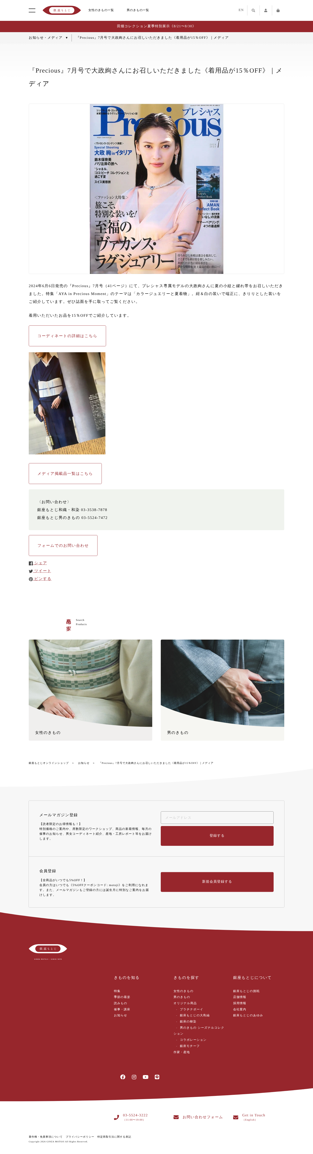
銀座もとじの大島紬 (195, 1015)
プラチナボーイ (191, 1009)
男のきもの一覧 (138, 10)
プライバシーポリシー (80, 1136)
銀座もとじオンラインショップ (49, 763)
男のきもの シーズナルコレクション (199, 1031)
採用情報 (239, 1003)
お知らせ (84, 763)
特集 (117, 991)
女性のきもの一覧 (101, 10)
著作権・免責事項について (46, 1136)
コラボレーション (193, 1040)
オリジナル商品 (185, 1003)
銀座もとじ (62, 10)
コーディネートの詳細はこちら (67, 336)
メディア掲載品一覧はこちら (65, 473)
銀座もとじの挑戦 (246, 991)
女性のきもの (184, 991)
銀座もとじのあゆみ (248, 1015)
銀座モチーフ (190, 1046)
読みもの (120, 1003)
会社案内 (239, 1009)
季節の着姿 (122, 997)
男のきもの (182, 997)
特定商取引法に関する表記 (114, 1136)
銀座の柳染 (188, 1021)
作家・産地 (182, 1052)
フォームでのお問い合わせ (63, 545)
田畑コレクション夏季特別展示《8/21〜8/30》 (156, 26)
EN (241, 10)
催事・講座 (122, 1009)
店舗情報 (239, 997)
